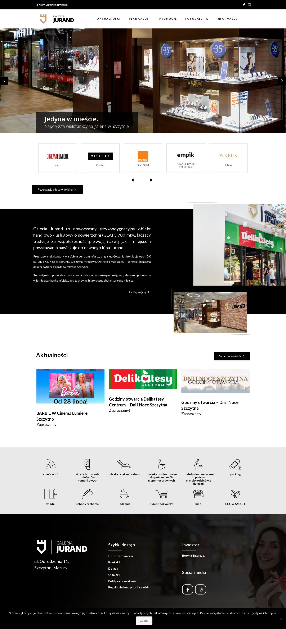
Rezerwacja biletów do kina (55, 189)
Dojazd (113, 568)
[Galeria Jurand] (57, 18)
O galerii (114, 574)
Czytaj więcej (138, 292)
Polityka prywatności (123, 581)
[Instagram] (249, 4)
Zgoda (144, 620)
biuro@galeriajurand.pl (53, 4)
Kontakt (114, 562)
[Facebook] (244, 4)
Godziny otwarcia (120, 556)
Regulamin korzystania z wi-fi (128, 587)
